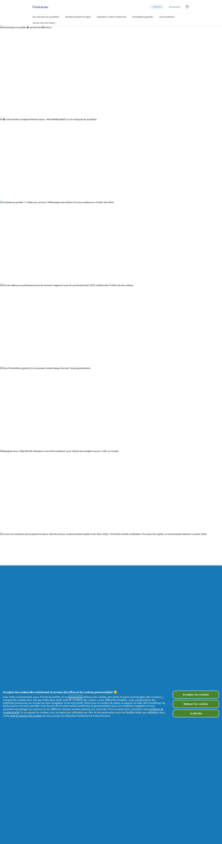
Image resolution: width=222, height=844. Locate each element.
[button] (157, 6)
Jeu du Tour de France (43, 22)
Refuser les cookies (196, 704)
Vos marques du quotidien (45, 16)
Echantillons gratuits (142, 16)
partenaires (75, 697)
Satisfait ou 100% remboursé (111, 16)
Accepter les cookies (196, 694)
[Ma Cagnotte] (187, 6)
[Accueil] (40, 6)
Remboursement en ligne (78, 16)
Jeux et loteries (166, 16)
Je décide (196, 713)
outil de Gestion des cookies (26, 715)
